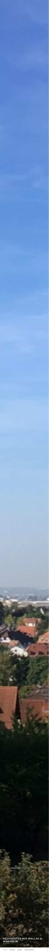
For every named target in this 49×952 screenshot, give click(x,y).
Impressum (19, 949)
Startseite (5, 949)
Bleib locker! (12, 949)
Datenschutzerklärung (29, 949)
